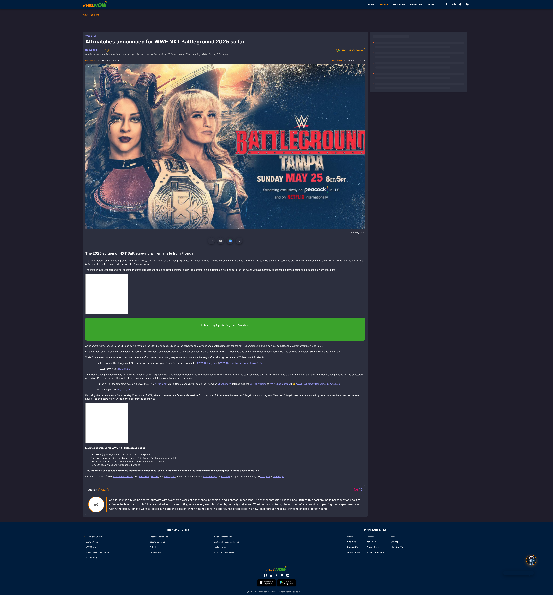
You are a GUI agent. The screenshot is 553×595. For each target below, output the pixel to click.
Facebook (144, 476)
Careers (370, 536)
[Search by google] (440, 4)
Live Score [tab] (416, 4)
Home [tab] (371, 4)
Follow (104, 50)
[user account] (467, 5)
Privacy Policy (373, 547)
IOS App (225, 476)
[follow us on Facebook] (265, 575)
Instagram (169, 476)
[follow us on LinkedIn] (287, 575)
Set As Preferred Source (352, 50)
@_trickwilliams (258, 383)
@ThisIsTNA (160, 383)
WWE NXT (91, 35)
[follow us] (229, 240)
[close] (531, 573)
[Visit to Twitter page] (360, 490)
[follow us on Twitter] (276, 575)
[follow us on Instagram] (271, 575)
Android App (210, 476)
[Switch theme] (446, 4)
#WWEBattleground (207, 363)
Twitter (154, 476)
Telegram (265, 476)
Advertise (371, 541)
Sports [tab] (384, 4)
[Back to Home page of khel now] (95, 4)
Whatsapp (278, 476)
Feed (393, 536)
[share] (239, 240)
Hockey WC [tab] (399, 4)
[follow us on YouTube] (282, 575)
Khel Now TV (397, 547)
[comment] (220, 240)
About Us (351, 541)
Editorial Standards (376, 552)
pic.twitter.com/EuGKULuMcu (324, 383)
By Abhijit (91, 49)
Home (350, 536)
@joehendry (224, 383)
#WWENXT (225, 363)
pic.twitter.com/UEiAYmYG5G (247, 363)
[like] (211, 240)
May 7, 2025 (123, 368)
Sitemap (395, 541)
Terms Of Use (353, 552)
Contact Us (352, 547)
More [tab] (431, 4)
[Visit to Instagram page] (356, 490)
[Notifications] (460, 5)
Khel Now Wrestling (124, 476)
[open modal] (531, 560)
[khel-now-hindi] (454, 4)
